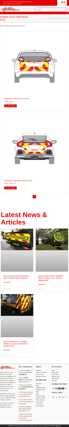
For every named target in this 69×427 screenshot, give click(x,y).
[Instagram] (66, 397)
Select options (11, 106)
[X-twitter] (57, 397)
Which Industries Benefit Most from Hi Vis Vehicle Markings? (50, 278)
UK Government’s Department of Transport (25, 418)
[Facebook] (53, 397)
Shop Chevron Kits (52, 18)
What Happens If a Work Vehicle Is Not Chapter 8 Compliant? (15, 344)
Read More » (6, 282)
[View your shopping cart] (62, 2)
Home (48, 18)
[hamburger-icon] (67, 13)
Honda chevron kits (58, 18)
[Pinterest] (63, 397)
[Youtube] (60, 397)
